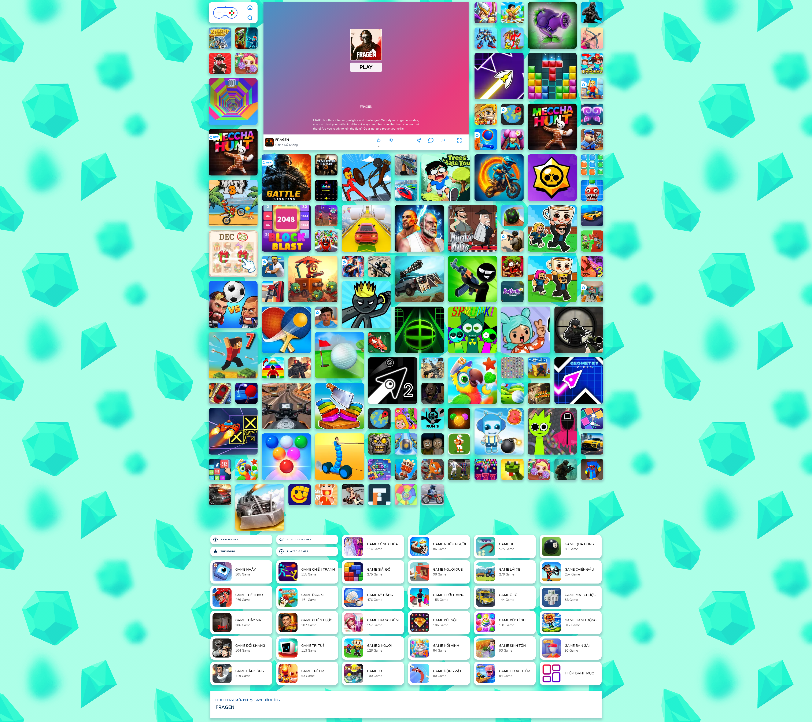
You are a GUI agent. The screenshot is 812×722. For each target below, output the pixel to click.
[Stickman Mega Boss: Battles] (512, 38)
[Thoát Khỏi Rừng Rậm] (539, 393)
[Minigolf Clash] (339, 355)
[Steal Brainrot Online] (552, 228)
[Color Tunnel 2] (406, 494)
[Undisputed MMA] (353, 494)
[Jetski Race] (406, 190)
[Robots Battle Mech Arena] (486, 38)
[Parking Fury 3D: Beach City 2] (592, 215)
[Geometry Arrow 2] (392, 380)
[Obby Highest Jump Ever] (273, 367)
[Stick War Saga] (366, 177)
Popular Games (295, 539)
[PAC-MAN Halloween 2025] (326, 190)
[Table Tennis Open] (246, 393)
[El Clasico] (459, 469)
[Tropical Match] (472, 380)
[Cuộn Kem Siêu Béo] (326, 494)
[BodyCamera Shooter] (512, 241)
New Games (225, 539)
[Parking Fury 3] (220, 393)
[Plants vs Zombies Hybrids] (552, 25)
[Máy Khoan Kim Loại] (406, 469)
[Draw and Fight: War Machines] (339, 456)
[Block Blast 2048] (286, 228)
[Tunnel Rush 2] (233, 101)
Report (443, 146)
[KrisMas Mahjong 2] (233, 253)
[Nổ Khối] (592, 164)
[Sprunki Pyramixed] (472, 330)
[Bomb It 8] (499, 431)
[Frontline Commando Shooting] (299, 367)
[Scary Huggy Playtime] (592, 469)
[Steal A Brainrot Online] (552, 279)
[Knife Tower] (486, 139)
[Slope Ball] (406, 444)
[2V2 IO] (539, 367)
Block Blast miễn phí (231, 700)
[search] (250, 18)
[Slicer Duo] (339, 406)
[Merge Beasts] (220, 469)
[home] (250, 7)
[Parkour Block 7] (233, 355)
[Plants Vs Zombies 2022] (512, 266)
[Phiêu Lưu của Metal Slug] (486, 114)
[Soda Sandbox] (592, 190)
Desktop (405, 142)
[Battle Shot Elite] (286, 177)
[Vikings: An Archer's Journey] (592, 38)
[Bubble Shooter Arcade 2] (286, 456)
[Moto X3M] (233, 203)
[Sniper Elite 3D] (379, 266)
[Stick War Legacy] (366, 304)
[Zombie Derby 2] (419, 279)
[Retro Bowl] (459, 444)
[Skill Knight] (379, 342)
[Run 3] (432, 418)
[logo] (225, 12)
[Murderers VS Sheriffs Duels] (220, 63)
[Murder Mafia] (472, 228)
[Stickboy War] (353, 266)
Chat (431, 146)
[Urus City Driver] (592, 444)
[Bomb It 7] (246, 63)
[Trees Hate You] (445, 177)
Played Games (294, 551)
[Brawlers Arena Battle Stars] (552, 177)
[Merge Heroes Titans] (246, 38)
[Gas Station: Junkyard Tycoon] (273, 291)
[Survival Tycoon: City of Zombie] (379, 444)
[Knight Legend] (220, 38)
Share (419, 146)
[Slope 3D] (419, 330)
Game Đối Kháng (286, 145)
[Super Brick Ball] (592, 418)
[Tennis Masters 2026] (273, 266)
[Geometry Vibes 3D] (578, 380)
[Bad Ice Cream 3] (592, 266)
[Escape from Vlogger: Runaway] (326, 317)
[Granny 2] (432, 393)
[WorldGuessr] (512, 114)
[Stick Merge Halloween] (472, 279)
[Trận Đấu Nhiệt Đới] (246, 469)
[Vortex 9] (326, 215)
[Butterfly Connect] (512, 291)
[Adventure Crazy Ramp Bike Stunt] (499, 177)
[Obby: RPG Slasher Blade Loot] (512, 12)
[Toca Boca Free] (525, 330)
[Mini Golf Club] (512, 393)
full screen (459, 146)
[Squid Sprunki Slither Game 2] (552, 431)
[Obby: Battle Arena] (592, 88)
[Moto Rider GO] (286, 406)
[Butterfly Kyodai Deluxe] (512, 367)
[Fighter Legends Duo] (419, 228)
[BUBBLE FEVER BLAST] (486, 469)
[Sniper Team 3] (326, 164)
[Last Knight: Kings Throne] (486, 12)
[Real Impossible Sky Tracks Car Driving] (366, 228)
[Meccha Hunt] (552, 127)
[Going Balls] (512, 215)
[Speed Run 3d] (233, 431)
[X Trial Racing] (432, 494)
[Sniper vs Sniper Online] (578, 330)
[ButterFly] (592, 114)
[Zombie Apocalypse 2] (565, 469)
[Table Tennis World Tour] (286, 330)
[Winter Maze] (379, 494)
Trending (224, 551)
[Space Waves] (499, 76)
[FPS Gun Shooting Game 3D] (432, 367)
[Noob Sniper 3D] (406, 164)
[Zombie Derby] (259, 507)
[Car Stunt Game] (220, 494)
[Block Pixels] (299, 494)
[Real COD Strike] (592, 12)
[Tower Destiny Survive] (312, 279)
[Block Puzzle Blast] (552, 76)
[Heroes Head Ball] (233, 304)
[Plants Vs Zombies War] (592, 241)
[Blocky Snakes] (512, 469)
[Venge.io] (512, 139)
